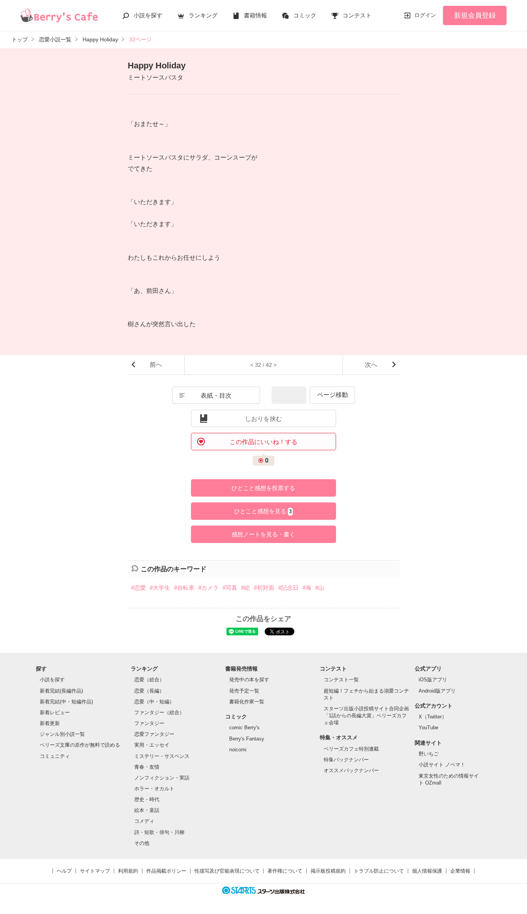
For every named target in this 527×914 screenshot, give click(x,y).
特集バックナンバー (346, 760)
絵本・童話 (146, 810)
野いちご (429, 754)
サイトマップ (95, 871)
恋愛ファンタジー (154, 734)
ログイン (425, 15)
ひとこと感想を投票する (263, 488)
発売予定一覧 (244, 691)
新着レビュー (55, 712)
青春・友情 (146, 767)
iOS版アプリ (433, 680)
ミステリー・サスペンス (161, 756)
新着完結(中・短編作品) (66, 702)
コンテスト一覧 (341, 680)
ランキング (203, 15)
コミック (304, 15)
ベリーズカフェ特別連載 (351, 749)
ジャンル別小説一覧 (62, 734)
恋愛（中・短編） (154, 702)
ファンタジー (149, 723)
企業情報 (460, 871)
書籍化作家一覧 (246, 702)
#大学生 (160, 587)
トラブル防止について (379, 871)
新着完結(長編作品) (61, 691)
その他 (141, 843)
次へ (371, 364)
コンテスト (357, 15)
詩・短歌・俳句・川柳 (159, 832)
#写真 (230, 587)
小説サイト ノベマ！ (442, 765)
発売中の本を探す (249, 680)
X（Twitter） (433, 717)
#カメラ (208, 587)
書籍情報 (255, 15)
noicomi (238, 749)
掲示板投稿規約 (328, 871)
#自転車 (184, 587)
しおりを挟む (263, 418)
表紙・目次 (216, 395)
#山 (319, 587)
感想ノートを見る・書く (263, 534)
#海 (306, 587)
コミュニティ (55, 756)
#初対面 (264, 587)
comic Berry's (244, 727)
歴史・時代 (146, 799)
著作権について (284, 871)
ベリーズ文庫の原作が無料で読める (80, 745)
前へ (156, 364)
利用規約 (128, 871)
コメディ (144, 821)
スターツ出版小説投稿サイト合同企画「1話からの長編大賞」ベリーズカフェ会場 (366, 715)
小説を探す (147, 15)
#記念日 (288, 587)
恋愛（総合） (149, 680)
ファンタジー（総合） (159, 712)
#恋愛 (138, 587)
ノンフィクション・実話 (161, 778)
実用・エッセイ (151, 745)
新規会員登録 (475, 15)
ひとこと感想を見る (263, 511)
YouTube (428, 727)
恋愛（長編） (149, 691)
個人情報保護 (427, 871)
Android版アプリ (437, 691)
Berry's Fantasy (246, 739)
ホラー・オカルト (154, 788)
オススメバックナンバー (351, 770)
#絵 (245, 587)
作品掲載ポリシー (166, 871)
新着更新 (50, 723)
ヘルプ (64, 871)
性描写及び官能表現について (227, 871)
